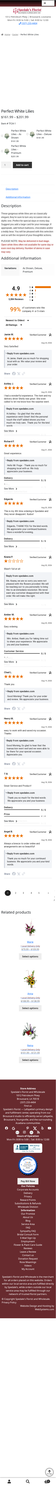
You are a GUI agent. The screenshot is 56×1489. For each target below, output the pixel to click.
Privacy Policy (9, 1302)
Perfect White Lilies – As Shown (18, 134)
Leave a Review (28, 1251)
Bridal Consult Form (28, 1234)
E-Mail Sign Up (28, 1238)
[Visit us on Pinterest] (27, 1128)
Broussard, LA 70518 (28, 1098)
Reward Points (28, 1200)
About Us (28, 1217)
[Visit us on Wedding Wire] (31, 1132)
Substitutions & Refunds (28, 1203)
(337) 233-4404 (29, 23)
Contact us (28, 1255)
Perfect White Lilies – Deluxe (44, 132)
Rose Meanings (28, 1262)
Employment (28, 1241)
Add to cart (22, 165)
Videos (28, 1265)
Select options (30, 956)
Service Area (28, 1224)
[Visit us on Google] (13, 1128)
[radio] (40, 287)
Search (28, 1481)
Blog (27, 1220)
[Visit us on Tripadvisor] (20, 1128)
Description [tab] (12, 188)
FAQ (28, 1227)
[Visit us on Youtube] (49, 1128)
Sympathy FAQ (28, 1231)
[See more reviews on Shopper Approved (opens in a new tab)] (23, 373)
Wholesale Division (28, 1206)
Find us (28, 1105)
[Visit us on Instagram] (24, 1132)
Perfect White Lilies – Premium (18, 149)
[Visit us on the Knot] (17, 1132)
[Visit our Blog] (38, 1132)
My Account (9, 1481)
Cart (43, 1480)
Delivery (28, 1193)
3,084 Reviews (15, 299)
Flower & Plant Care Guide (28, 1244)
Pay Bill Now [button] (28, 1181)
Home (7, 34)
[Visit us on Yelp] (42, 1128)
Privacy (28, 1196)
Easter (15, 34)
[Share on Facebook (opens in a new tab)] (14, 374)
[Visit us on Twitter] (35, 1128)
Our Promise (28, 1213)
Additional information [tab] (18, 197)
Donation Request (28, 1258)
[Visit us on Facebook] (6, 1128)
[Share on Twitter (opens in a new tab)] (18, 373)
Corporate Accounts (28, 1189)
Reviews (28, 1248)
